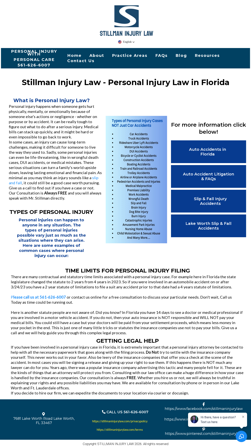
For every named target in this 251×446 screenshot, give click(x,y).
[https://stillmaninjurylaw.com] (126, 21)
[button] (126, 42)
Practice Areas (129, 55)
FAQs (161, 55)
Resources (207, 55)
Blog (181, 55)
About (96, 55)
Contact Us (81, 60)
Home (74, 55)
